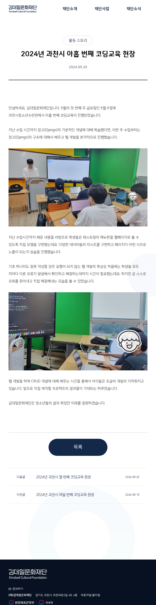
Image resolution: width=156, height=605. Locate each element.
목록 (78, 447)
